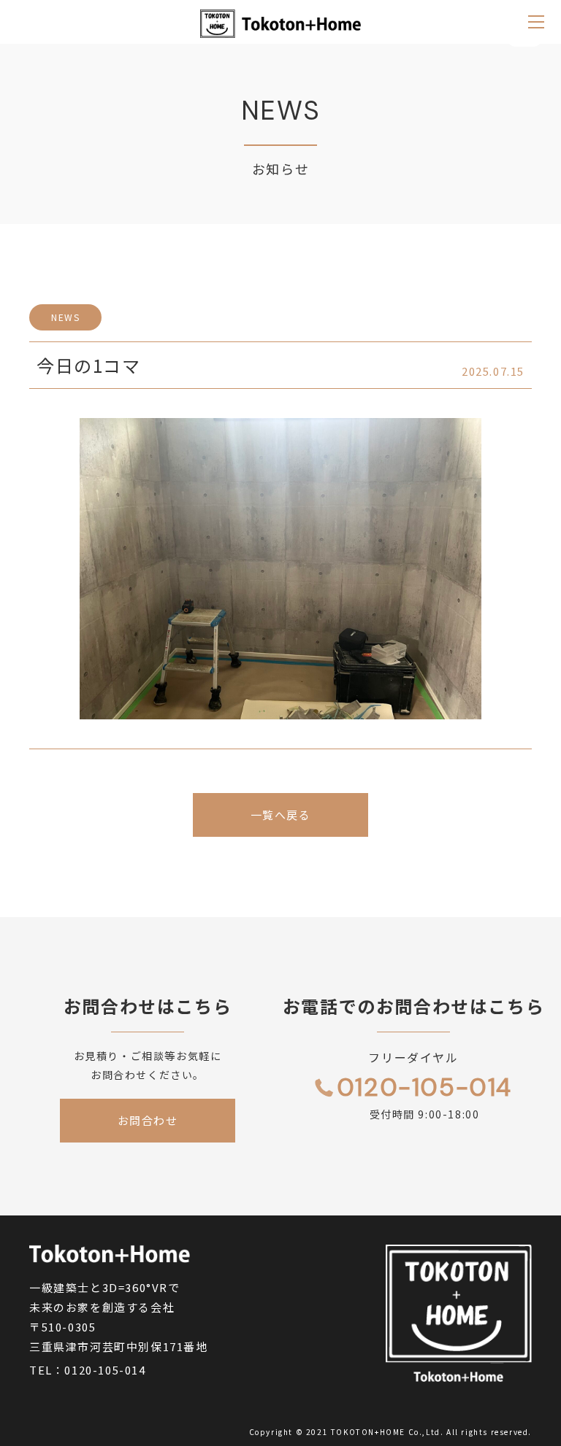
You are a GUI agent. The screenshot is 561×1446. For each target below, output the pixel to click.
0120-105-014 (104, 1369)
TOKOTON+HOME (368, 1431)
